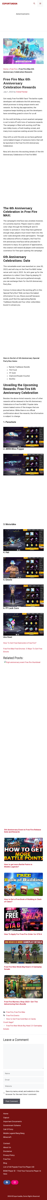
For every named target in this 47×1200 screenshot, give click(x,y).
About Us (7, 1147)
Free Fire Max (19, 1012)
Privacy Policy (9, 1155)
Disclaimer (7, 1151)
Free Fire (13, 69)
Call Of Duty (8, 1129)
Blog (5, 1163)
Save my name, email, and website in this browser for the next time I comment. (22, 1092)
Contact (6, 1143)
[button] (34, 3)
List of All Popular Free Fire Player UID (18, 1167)
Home (5, 69)
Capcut (6, 1117)
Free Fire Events (12, 1015)
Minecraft (7, 1137)
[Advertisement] (23, 182)
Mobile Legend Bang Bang (13, 1133)
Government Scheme (12, 1125)
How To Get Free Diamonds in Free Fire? (19, 643)
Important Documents (12, 1121)
